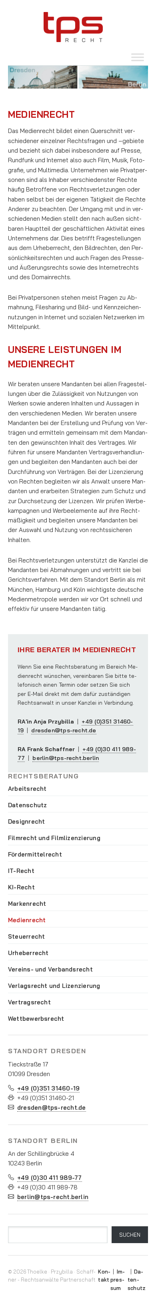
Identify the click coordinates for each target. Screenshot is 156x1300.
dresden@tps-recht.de (63, 730)
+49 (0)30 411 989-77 (49, 1177)
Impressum (117, 1279)
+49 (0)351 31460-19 (48, 1088)
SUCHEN (129, 1234)
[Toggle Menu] (137, 57)
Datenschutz (137, 1279)
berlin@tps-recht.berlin (65, 758)
